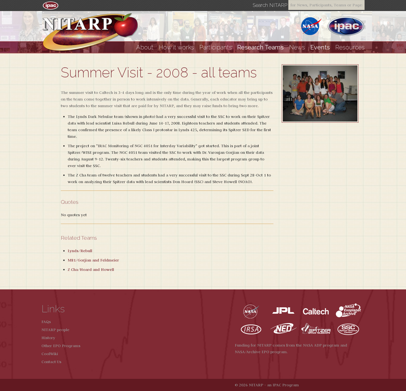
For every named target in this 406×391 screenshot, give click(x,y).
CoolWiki (49, 353)
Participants (215, 47)
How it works (176, 47)
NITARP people (55, 329)
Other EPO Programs (60, 345)
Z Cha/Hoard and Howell (91, 269)
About (144, 47)
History (48, 337)
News (297, 47)
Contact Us (51, 361)
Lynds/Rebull (80, 250)
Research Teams (260, 47)
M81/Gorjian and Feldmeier (93, 260)
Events (320, 47)
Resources (350, 47)
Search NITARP (270, 5)
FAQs (46, 321)
